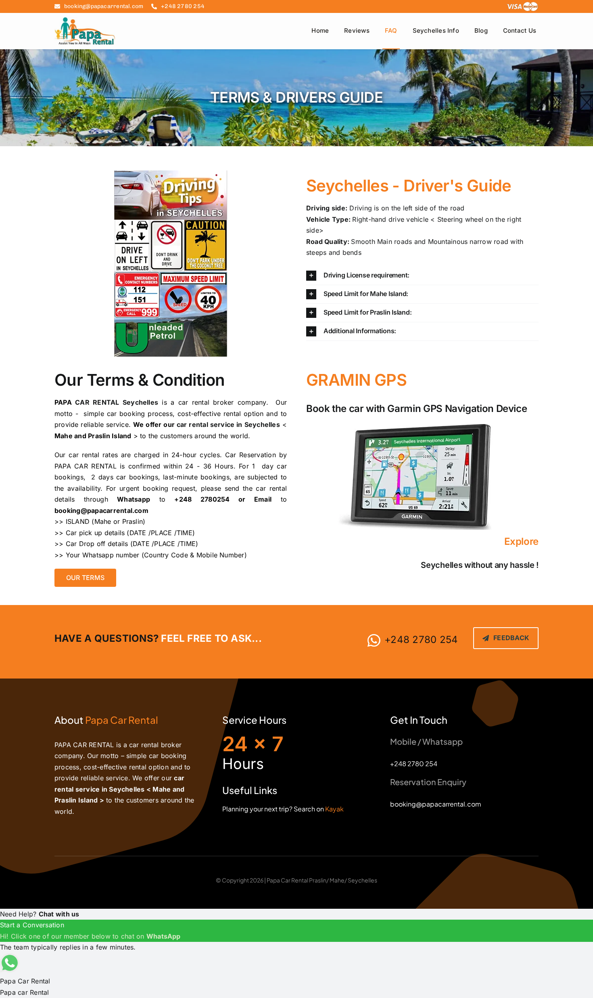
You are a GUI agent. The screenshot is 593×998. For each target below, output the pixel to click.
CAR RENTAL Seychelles (116, 402)
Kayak (334, 809)
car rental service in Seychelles (228, 424)
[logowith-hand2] (84, 20)
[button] (422, 276)
